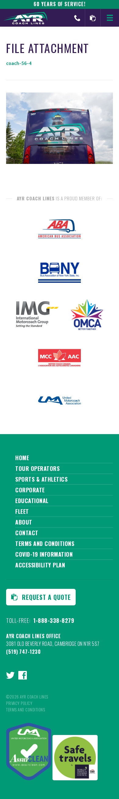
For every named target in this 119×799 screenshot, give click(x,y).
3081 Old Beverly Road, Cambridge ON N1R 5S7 (52, 643)
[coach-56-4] (59, 162)
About (23, 522)
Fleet (22, 511)
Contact (26, 533)
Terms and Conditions (44, 543)
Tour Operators (37, 468)
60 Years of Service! (59, 4)
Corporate (30, 490)
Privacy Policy (19, 703)
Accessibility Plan (40, 565)
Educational (32, 501)
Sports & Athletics (41, 479)
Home (22, 458)
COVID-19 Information (44, 554)
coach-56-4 (19, 63)
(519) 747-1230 (23, 651)
